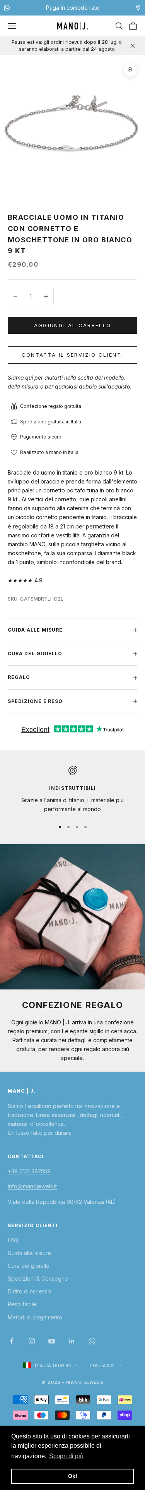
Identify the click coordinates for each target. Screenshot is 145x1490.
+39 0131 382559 (29, 1171)
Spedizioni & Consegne (38, 1278)
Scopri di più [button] (66, 1456)
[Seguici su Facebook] (11, 1341)
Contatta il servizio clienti (73, 355)
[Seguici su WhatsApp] (92, 1341)
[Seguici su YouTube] (52, 1341)
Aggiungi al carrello (72, 325)
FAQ (13, 1240)
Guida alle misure (29, 1253)
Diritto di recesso (29, 1291)
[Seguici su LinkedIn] (72, 1341)
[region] (72, 789)
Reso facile (22, 1304)
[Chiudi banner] (132, 45)
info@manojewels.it (32, 1186)
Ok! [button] (72, 1476)
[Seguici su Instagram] (32, 1341)
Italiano (102, 1365)
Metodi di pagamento (35, 1317)
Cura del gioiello (28, 1265)
